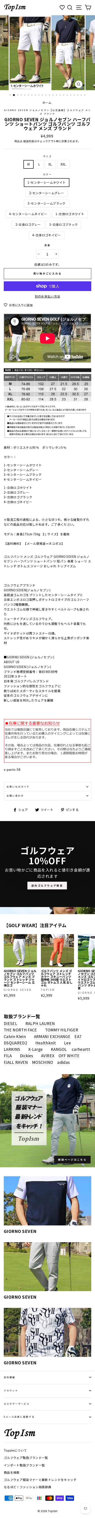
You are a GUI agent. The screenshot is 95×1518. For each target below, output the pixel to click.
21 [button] (82, 95)
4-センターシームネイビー (28, 214)
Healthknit (45, 1043)
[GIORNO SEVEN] (47, 1200)
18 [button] (71, 95)
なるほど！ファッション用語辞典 (27, 1487)
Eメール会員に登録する (19, 1416)
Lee (67, 1043)
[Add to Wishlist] (33, 937)
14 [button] (57, 95)
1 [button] (11, 95)
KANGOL (59, 1049)
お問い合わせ (15, 795)
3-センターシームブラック (46, 203)
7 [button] (32, 95)
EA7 (78, 1036)
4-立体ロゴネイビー (46, 235)
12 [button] (50, 95)
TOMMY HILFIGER (61, 1030)
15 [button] (60, 95)
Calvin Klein (15, 1036)
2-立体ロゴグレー (28, 224)
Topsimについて (15, 1450)
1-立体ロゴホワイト (70, 214)
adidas (63, 1062)
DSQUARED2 (15, 1043)
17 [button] (67, 95)
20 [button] (78, 95)
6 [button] (29, 95)
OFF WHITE (69, 1055)
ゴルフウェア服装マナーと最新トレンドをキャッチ (40, 1479)
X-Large (35, 1049)
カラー (47, 174)
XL (50, 164)
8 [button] (36, 95)
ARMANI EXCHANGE (52, 1036)
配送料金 (28, 141)
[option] (48, 52)
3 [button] (18, 95)
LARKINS (12, 1049)
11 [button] (46, 95)
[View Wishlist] (63, 8)
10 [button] (43, 95)
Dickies (26, 1055)
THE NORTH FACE (20, 1030)
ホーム (47, 102)
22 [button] (85, 95)
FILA (8, 1055)
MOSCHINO (42, 1062)
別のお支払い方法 (47, 296)
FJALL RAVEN (16, 1062)
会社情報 (9, 1377)
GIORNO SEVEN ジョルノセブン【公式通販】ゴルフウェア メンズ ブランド (47, 111)
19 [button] (75, 95)
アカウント (11, 1390)
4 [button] (22, 95)
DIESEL (10, 1023)
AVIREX (47, 1055)
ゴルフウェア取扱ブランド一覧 (26, 1457)
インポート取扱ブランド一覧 (24, 1465)
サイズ (47, 156)
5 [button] (25, 95)
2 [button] (14, 95)
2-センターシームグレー (46, 193)
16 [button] (64, 95)
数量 (47, 245)
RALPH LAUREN (40, 1023)
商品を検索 (12, 1472)
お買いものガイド (18, 786)
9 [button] (39, 95)
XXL (63, 164)
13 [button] (53, 95)
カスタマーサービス (17, 1403)
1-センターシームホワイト (47, 182)
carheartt (81, 1049)
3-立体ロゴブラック (63, 224)
